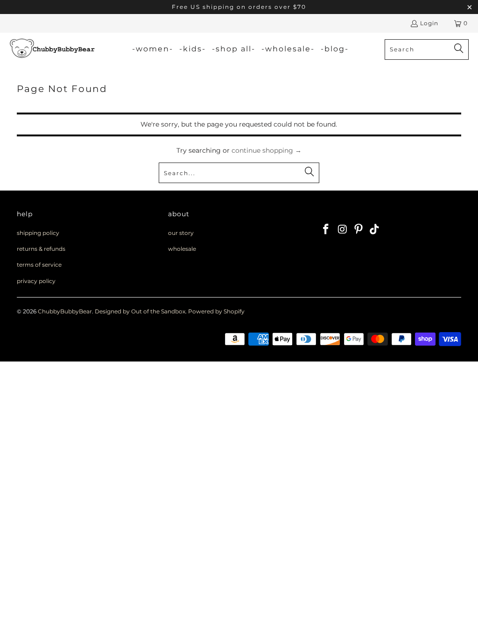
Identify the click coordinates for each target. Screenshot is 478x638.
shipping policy (38, 232)
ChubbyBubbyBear (65, 311)
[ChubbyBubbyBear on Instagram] (343, 230)
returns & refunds (41, 248)
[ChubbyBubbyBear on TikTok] (375, 230)
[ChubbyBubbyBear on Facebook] (326, 230)
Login (429, 23)
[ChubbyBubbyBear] (52, 49)
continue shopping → (267, 150)
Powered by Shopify (216, 311)
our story (181, 232)
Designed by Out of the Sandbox (140, 311)
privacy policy (36, 280)
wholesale (182, 248)
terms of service (39, 264)
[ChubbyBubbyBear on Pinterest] (358, 230)
